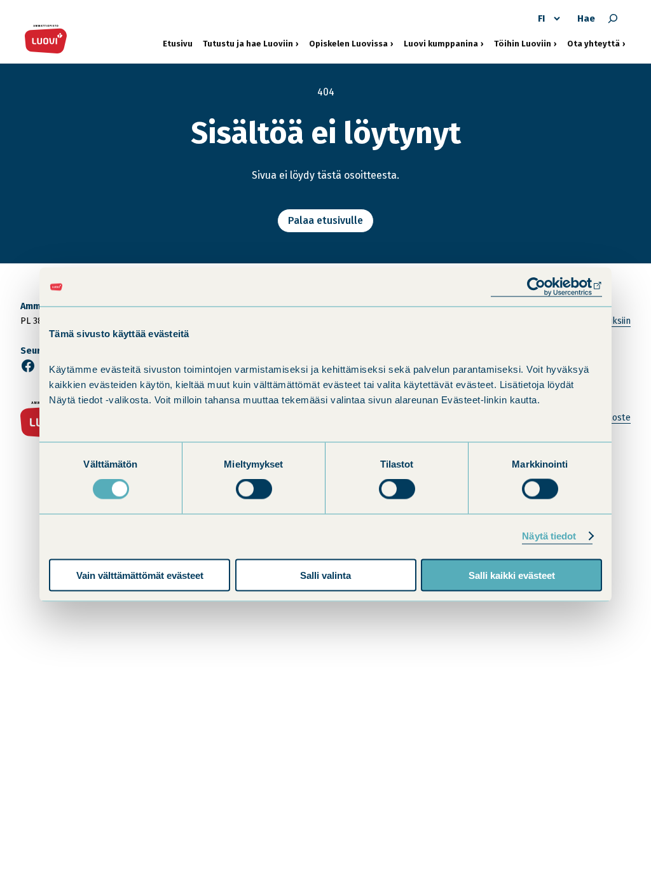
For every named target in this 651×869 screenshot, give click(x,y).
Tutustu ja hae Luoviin (248, 43)
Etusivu (178, 43)
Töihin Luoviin (525, 43)
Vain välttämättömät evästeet (139, 574)
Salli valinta (325, 574)
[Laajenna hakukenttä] (613, 18)
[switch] (254, 489)
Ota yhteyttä (596, 43)
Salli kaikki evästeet (512, 574)
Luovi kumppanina (441, 43)
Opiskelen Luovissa (348, 43)
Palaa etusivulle (325, 220)
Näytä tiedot (549, 536)
